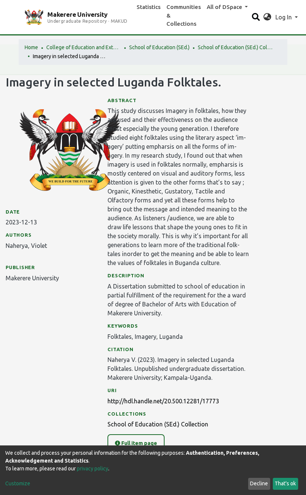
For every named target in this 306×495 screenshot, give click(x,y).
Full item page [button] (138, 443)
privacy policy (92, 469)
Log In (284, 17)
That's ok (285, 483)
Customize (17, 483)
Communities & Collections (183, 15)
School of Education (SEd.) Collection (235, 47)
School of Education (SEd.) (159, 47)
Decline (259, 483)
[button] (267, 17)
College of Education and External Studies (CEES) (83, 47)
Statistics (148, 7)
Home (31, 47)
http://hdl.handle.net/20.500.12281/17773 (163, 401)
